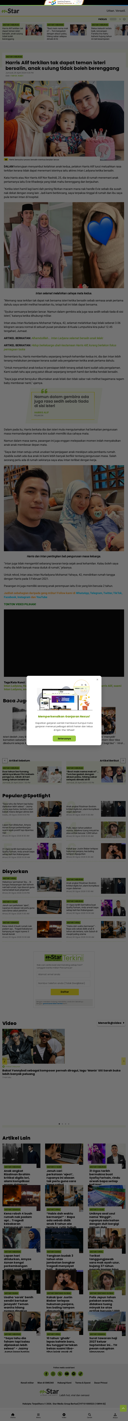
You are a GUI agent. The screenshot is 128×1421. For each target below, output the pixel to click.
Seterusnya (64, 738)
